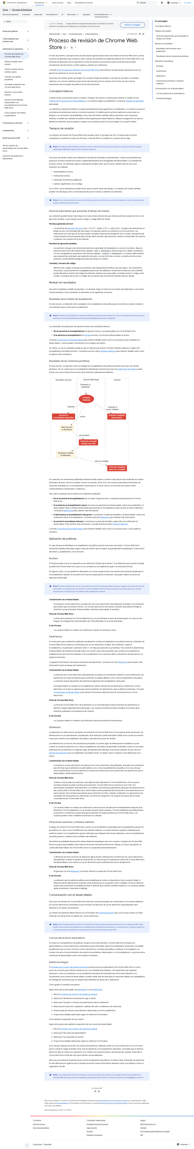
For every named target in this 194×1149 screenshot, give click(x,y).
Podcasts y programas (94, 1135)
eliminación (75, 871)
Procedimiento (52, 14)
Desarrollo (38, 14)
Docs (5, 9)
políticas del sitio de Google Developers (114, 1103)
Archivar (90, 1131)
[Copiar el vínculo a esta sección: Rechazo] (60, 558)
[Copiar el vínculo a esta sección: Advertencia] (64, 636)
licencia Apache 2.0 (63, 1103)
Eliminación (104, 517)
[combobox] (147, 3)
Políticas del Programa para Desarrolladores (67, 101)
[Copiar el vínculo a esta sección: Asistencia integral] (70, 962)
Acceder (187, 3)
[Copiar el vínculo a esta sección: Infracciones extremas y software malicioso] (96, 822)
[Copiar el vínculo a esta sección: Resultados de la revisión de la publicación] (94, 299)
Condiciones (37, 1144)
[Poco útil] (143, 34)
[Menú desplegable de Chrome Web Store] (111, 14)
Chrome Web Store (101, 14)
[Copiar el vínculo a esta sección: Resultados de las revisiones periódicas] (91, 361)
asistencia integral (105, 913)
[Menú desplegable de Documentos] (47, 2)
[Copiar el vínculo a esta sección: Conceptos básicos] (75, 91)
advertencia (68, 511)
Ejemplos (86, 14)
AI (62, 14)
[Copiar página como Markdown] (72, 48)
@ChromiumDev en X (148, 1124)
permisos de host (75, 228)
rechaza (87, 335)
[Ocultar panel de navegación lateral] (27, 1145)
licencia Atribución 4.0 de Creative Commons (113, 1101)
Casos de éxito (57, 3)
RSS (141, 1135)
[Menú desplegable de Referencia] (78, 14)
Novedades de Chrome (84, 3)
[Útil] (140, 34)
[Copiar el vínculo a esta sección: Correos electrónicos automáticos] (87, 938)
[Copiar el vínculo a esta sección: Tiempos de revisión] (76, 128)
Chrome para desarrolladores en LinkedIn (155, 1131)
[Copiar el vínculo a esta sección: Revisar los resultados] (78, 282)
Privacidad (47, 1144)
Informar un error (39, 1124)
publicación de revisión (127, 369)
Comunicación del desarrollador (70, 340)
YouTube (143, 1128)
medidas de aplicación (135, 101)
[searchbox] (15, 21)
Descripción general (10, 14)
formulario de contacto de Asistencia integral (69, 967)
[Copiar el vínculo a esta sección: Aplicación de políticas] (78, 539)
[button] (13, 31)
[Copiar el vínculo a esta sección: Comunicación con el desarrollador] (94, 895)
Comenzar (26, 14)
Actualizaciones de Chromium (97, 1124)
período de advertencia (58, 753)
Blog (69, 3)
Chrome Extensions (22, 9)
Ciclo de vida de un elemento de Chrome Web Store (78, 70)
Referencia (71, 14)
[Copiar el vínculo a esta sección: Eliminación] (63, 727)
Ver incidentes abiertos (41, 1128)
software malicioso (108, 351)
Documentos (39, 3)
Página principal (54, 34)
